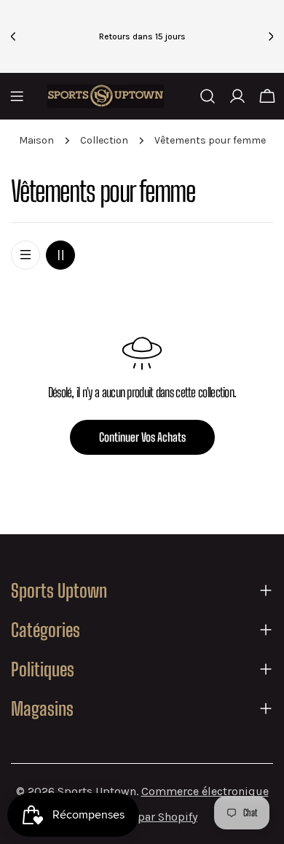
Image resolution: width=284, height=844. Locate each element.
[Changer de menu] (16, 96)
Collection (104, 140)
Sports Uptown (97, 791)
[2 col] (60, 255)
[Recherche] (207, 96)
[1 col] (25, 255)
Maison (36, 140)
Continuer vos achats (142, 437)
